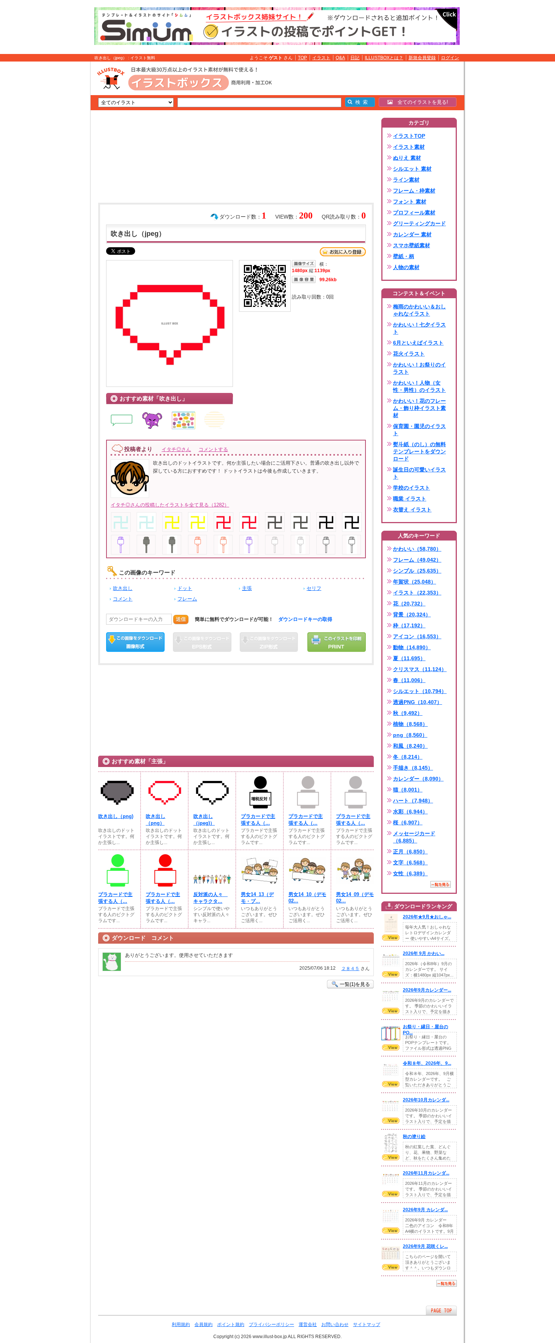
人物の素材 (406, 267)
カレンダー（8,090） (418, 779)
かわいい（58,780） (417, 549)
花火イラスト (409, 354)
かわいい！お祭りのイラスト (419, 368)
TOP (302, 57)
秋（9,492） (407, 713)
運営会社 (308, 1324)
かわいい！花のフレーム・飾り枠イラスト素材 (419, 408)
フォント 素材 (409, 202)
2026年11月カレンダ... (426, 1173)
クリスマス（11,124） (420, 669)
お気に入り (343, 251)
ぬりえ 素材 (407, 158)
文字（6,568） (410, 862)
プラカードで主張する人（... (258, 819)
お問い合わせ (334, 1324)
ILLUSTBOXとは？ (384, 57)
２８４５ (350, 968)
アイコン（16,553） (417, 636)
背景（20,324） (412, 614)
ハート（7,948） (413, 801)
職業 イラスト (409, 499)
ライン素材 (406, 180)
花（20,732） (409, 604)
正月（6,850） (410, 852)
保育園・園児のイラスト (419, 429)
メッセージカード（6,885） (414, 837)
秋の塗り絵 (414, 1136)
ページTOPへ (441, 1310)
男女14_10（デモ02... (307, 898)
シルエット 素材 (412, 169)
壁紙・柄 (403, 256)
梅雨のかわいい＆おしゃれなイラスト (419, 310)
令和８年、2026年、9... (427, 1063)
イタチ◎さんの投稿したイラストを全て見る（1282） (170, 505)
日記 (354, 57)
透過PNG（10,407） (417, 702)
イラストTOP (409, 136)
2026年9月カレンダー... (427, 990)
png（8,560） (410, 735)
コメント (123, 599)
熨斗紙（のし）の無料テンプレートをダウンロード (419, 451)
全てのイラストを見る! (420, 102)
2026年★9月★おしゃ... (427, 916)
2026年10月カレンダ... (426, 1100)
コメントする (213, 449)
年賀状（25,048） (414, 582)
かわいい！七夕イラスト (419, 328)
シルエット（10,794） (420, 691)
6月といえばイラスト (418, 343)
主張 (247, 588)
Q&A (340, 57)
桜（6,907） (407, 822)
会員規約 (203, 1324)
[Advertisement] (55, 178)
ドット (184, 588)
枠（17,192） (409, 625)
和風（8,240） (410, 746)
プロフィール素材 (414, 212)
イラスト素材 (409, 147)
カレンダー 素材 (412, 234)
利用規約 (181, 1324)
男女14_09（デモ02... (355, 898)
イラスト (321, 57)
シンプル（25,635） (417, 571)
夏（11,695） (409, 658)
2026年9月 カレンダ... (425, 1209)
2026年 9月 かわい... (423, 953)
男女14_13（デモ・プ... (257, 898)
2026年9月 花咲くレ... (425, 1246)
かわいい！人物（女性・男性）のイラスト (419, 386)
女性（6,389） (410, 873)
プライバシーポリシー (271, 1324)
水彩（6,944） (410, 812)
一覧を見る (440, 884)
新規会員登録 (422, 57)
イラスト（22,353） (417, 593)
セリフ (314, 588)
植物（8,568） (410, 724)
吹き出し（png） (155, 819)
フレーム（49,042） (417, 560)
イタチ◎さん (176, 449)
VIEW (390, 938)
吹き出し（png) (115, 816)
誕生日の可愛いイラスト (419, 473)
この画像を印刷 (336, 642)
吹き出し (123, 588)
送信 (181, 619)
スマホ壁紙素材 (411, 245)
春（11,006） (409, 680)
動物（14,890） (412, 647)
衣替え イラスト (412, 510)
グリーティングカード (419, 223)
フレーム (187, 599)
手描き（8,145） (413, 768)
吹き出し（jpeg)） (204, 819)
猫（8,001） (407, 790)
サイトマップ (366, 1324)
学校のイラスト (411, 488)
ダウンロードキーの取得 (305, 619)
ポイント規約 (230, 1324)
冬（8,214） (407, 757)
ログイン (450, 57)
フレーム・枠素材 (414, 191)
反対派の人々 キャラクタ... (210, 898)
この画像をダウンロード (135, 642)
